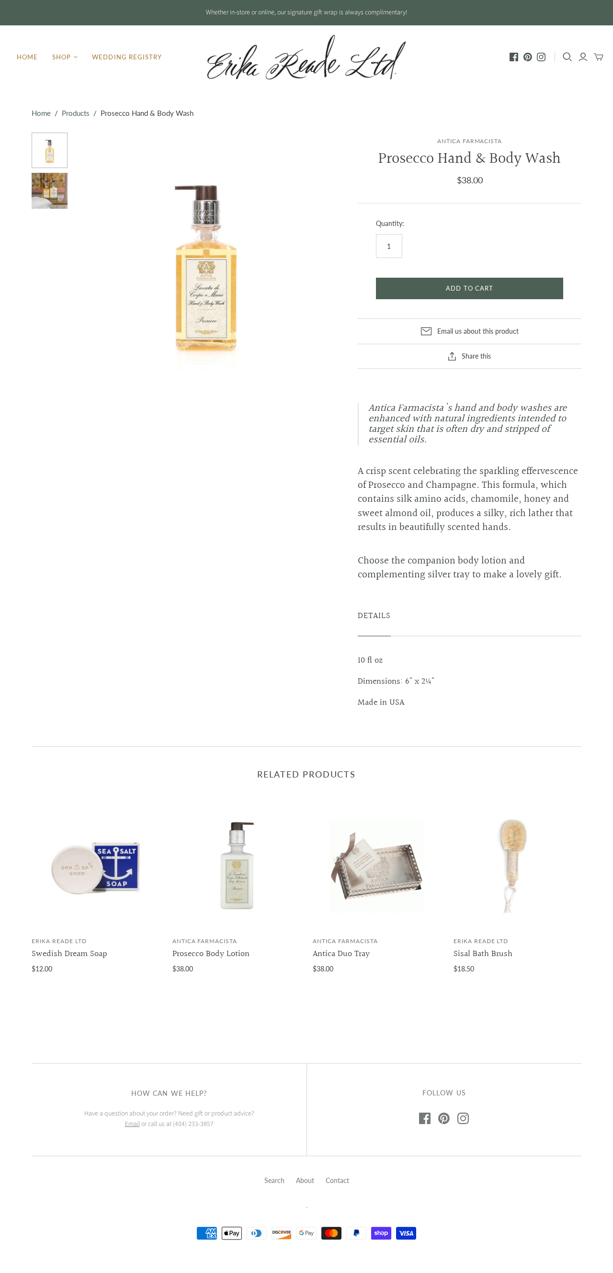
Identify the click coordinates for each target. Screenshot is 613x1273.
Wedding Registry (127, 57)
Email (132, 1124)
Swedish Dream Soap (69, 954)
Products (76, 113)
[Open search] (567, 57)
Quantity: (390, 223)
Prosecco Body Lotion (211, 954)
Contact (337, 1180)
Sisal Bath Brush (483, 954)
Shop (61, 57)
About (305, 1180)
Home (27, 57)
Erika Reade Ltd (59, 941)
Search (274, 1180)
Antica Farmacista (204, 941)
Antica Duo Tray (341, 954)
